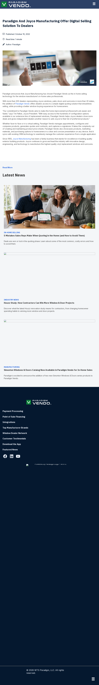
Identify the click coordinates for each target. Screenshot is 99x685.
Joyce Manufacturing (22, 139)
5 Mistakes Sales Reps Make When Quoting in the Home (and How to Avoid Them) (44, 235)
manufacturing (12, 367)
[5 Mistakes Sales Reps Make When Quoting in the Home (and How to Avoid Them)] (49, 207)
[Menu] (93, 679)
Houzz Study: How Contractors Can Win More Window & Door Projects (39, 303)
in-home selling (12, 232)
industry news (11, 300)
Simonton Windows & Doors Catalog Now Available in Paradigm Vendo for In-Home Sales (48, 370)
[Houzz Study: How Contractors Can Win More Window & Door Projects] (49, 274)
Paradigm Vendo (22, 104)
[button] (5, 456)
